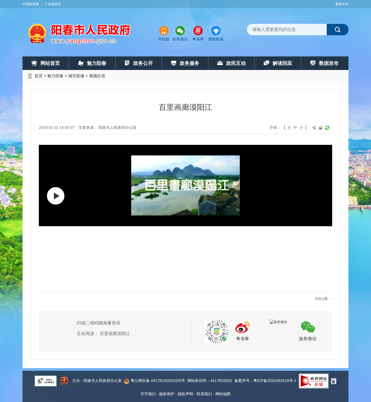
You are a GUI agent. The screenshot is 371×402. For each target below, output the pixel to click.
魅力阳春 (96, 63)
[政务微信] (278, 322)
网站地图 (223, 394)
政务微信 (180, 39)
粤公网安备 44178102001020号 (158, 380)
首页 (38, 76)
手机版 (163, 39)
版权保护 (166, 394)
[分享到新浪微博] (322, 127)
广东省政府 (53, 4)
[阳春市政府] (80, 34)
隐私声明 (185, 394)
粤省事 (198, 39)
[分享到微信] (328, 127)
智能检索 (216, 39)
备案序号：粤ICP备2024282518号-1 (265, 380)
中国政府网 (31, 4)
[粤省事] (217, 331)
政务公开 (143, 63)
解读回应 (282, 63)
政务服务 (189, 63)
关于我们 (148, 394)
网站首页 (50, 63)
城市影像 (76, 76)
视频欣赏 (97, 76)
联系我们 (204, 394)
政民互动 (236, 63)
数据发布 (329, 63)
